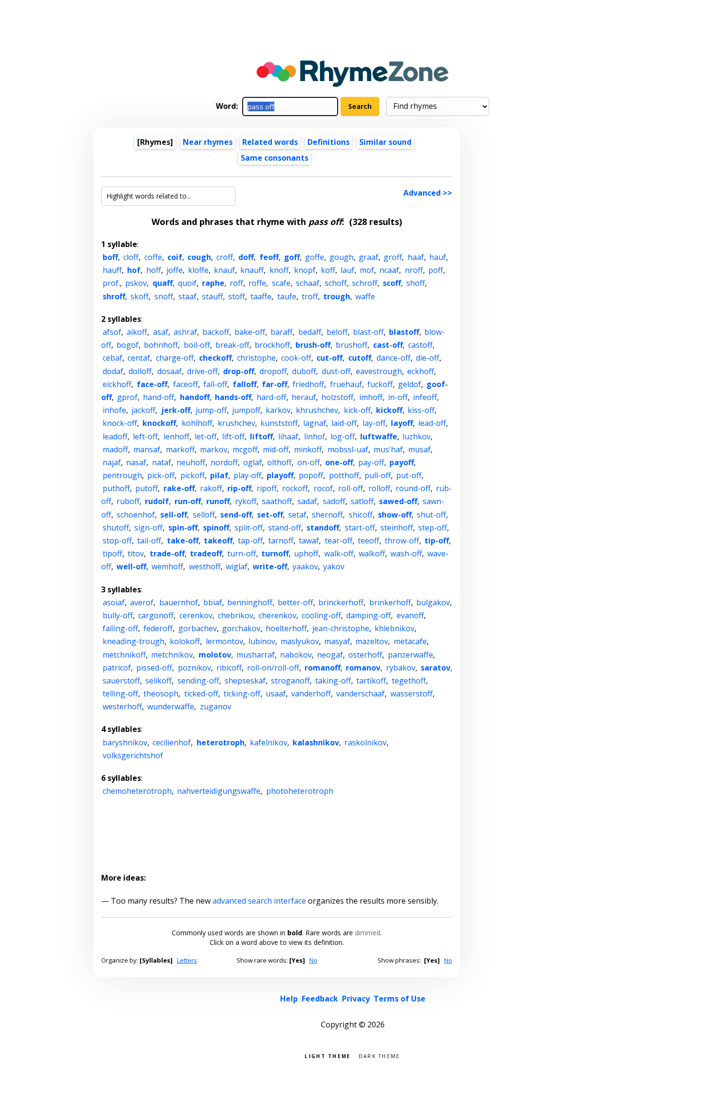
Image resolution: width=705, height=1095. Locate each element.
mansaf (146, 449)
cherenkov (277, 615)
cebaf (112, 358)
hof (134, 270)
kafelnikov (268, 742)
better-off (295, 602)
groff (393, 257)
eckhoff (420, 371)
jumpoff (246, 410)
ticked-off (201, 693)
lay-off (374, 423)
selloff (204, 514)
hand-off (158, 397)
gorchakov (241, 628)
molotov (215, 654)
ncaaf (389, 270)
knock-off (120, 423)
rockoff (295, 488)
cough (199, 257)
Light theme (328, 1055)
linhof (314, 436)
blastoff (404, 332)
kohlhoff (197, 423)
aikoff (137, 332)
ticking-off (241, 693)
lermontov (224, 641)
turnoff (275, 553)
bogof (128, 345)
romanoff (323, 667)
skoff (139, 296)
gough (341, 257)
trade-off (167, 553)
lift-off (233, 436)
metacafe (410, 641)
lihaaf (288, 436)
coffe (153, 257)
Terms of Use (399, 998)
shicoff (361, 514)
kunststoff (279, 423)
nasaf (136, 462)
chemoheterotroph (137, 791)
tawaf (309, 540)
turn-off (241, 553)
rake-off (179, 488)
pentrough (122, 475)
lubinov (261, 641)
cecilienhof (172, 742)
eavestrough (379, 371)
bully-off (118, 615)
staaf (187, 296)
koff (328, 270)
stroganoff (290, 680)
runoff (218, 501)
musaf (419, 449)
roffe (257, 283)
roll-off (350, 488)
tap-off (250, 540)
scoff (392, 283)
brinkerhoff (390, 602)
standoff (322, 527)
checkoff (215, 358)
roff (236, 283)
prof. (111, 283)
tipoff (112, 553)
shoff (415, 283)
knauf (224, 270)
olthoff (279, 462)
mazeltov (371, 641)
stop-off (117, 540)
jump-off (211, 410)
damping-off (368, 615)
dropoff (273, 371)
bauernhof (178, 602)
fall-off (215, 384)
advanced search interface (259, 900)
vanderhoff (311, 693)
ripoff (267, 488)
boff (110, 257)
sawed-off (398, 501)
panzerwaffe (410, 654)
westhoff (205, 566)
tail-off (149, 540)
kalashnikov (316, 742)
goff (292, 257)
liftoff (261, 436)
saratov (435, 667)
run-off (188, 501)
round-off (413, 488)
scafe (281, 283)
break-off (232, 345)
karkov (278, 410)
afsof (112, 332)
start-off (360, 527)
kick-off (357, 410)
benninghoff (249, 602)
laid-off (344, 423)
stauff (212, 296)
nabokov (296, 654)
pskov (136, 283)
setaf (297, 514)
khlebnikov (394, 628)
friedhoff (308, 384)
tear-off (338, 540)
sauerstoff (121, 680)
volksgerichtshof (133, 755)
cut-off (329, 358)
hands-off (233, 397)
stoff (236, 296)
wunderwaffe (170, 706)
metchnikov (172, 654)
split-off (249, 527)
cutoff (359, 358)
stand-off (284, 527)
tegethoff (409, 680)
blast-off (368, 332)
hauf (437, 257)
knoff (279, 270)
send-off (236, 514)
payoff (401, 462)
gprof (127, 397)
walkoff (372, 553)
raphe (213, 283)
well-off (131, 566)
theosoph (160, 693)
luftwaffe (378, 436)
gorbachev (197, 628)
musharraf (255, 654)
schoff (336, 283)
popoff (311, 475)
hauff (112, 270)
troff (310, 296)
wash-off (406, 553)
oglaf (252, 462)
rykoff (246, 501)
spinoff (216, 527)
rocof (323, 488)
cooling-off (321, 615)
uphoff (306, 553)
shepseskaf (245, 680)
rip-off (239, 488)
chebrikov (235, 615)
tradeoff (206, 553)
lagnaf (314, 423)
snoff (163, 296)
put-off (409, 475)
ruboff (128, 501)
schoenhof (136, 514)
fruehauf (346, 384)
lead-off (432, 423)
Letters (187, 960)
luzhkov (416, 436)
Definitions (328, 142)
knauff (252, 270)
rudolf (157, 501)
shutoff (116, 527)
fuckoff (380, 384)
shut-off (431, 514)
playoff (280, 475)
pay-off (371, 462)
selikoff (158, 680)
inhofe (114, 410)
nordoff (224, 462)
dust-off (336, 371)
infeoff (425, 397)
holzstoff (337, 397)
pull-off (377, 475)
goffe (314, 257)
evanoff (410, 615)
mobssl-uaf (348, 449)
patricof (117, 667)
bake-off (250, 332)
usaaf (276, 693)
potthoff (344, 475)
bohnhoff (161, 345)
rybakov (400, 667)
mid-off (276, 449)
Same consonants (274, 158)
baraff (281, 332)
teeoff (368, 540)
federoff (158, 628)
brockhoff (272, 345)
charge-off (175, 358)
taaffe (260, 296)
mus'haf (388, 449)
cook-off (296, 358)
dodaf (113, 371)
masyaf (337, 641)
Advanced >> (427, 193)
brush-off (312, 345)
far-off (274, 384)
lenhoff (176, 436)
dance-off (393, 358)
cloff (131, 257)
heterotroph (221, 742)
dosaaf (169, 371)
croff (224, 257)
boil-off (197, 345)
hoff (153, 270)
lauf (347, 270)
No (313, 960)
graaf (368, 257)
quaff (163, 283)
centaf (139, 358)
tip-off (436, 540)
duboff (304, 371)
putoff (146, 488)
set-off (270, 514)
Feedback (320, 998)
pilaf (219, 475)
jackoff (143, 410)
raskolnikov (365, 742)
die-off (427, 358)
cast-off (388, 345)
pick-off (161, 475)
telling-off (120, 693)
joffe (174, 270)
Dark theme (379, 1055)
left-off (145, 436)
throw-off (402, 540)
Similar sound (385, 142)
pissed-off (154, 667)
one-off (339, 462)
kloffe (198, 270)
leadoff (115, 436)
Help (289, 998)
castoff (420, 345)
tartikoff (371, 680)
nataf (161, 462)
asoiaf (114, 602)
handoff (195, 397)
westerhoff (122, 706)
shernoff (327, 514)
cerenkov (195, 615)
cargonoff (156, 615)
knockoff (159, 423)
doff (246, 257)
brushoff (351, 345)
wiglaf (236, 566)
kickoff (389, 410)
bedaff (309, 332)
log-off (342, 436)
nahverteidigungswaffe (218, 791)
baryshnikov (125, 742)
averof (141, 602)
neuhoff (190, 462)
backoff (215, 332)
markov (213, 449)
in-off (398, 397)
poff (435, 270)
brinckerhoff (341, 602)
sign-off (148, 527)
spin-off (183, 527)
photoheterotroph (299, 791)
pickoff (192, 475)
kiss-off (421, 410)
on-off (308, 462)
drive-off (202, 371)
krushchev (236, 423)
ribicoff (229, 667)
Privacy (356, 998)
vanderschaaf (360, 693)
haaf (416, 257)
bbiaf (212, 602)
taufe (286, 296)
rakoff (211, 488)
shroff (114, 296)
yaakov (305, 566)
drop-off (238, 371)
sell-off (173, 514)
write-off (270, 566)
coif (174, 257)
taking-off (333, 680)
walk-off (338, 553)
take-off (183, 540)
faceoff (185, 384)
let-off (206, 436)
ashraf (185, 332)
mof (367, 270)
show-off (394, 514)
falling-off (120, 628)
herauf (304, 397)
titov (136, 553)
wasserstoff (411, 693)
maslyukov (300, 641)
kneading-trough (133, 641)
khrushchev (317, 410)
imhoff (371, 397)
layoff (402, 423)
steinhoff (396, 527)
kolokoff (185, 641)
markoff (180, 449)
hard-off (271, 397)
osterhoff (365, 654)
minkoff (308, 449)
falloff (245, 384)
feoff (269, 257)
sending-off (198, 680)
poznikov (194, 667)
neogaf (330, 654)
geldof (409, 384)
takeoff (218, 540)
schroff (364, 283)
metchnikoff (124, 654)
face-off (152, 384)
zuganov (215, 706)
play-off (247, 475)
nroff (414, 270)
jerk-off (175, 410)
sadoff (334, 501)
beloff (337, 332)
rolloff (379, 488)
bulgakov (433, 602)
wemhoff (167, 566)
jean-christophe (340, 628)
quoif (187, 283)
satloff (362, 501)
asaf (160, 332)
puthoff (116, 488)
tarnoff (281, 540)
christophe (256, 358)
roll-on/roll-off (273, 667)
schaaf (307, 283)
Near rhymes (208, 142)
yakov (333, 566)
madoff (115, 449)
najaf (112, 462)
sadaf (307, 501)
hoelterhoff (286, 628)
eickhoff (117, 384)
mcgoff (245, 449)
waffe (365, 296)
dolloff (140, 371)
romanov (363, 667)
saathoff (277, 501)
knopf (305, 270)
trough (336, 296)
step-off (432, 527)
